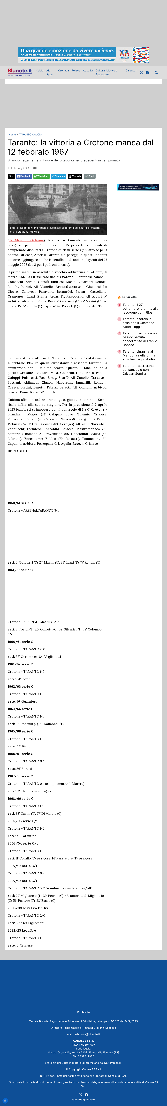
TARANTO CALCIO (30, 134)
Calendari (131, 70)
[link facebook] (147, 72)
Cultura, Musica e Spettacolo (106, 72)
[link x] (141, 72)
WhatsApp (42, 176)
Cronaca (63, 70)
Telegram (60, 176)
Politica (75, 70)
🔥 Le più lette (127, 297)
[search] (156, 72)
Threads (76, 176)
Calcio (40, 70)
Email (91, 176)
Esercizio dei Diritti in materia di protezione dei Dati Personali (83, 1062)
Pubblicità (83, 1012)
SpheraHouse (89, 1099)
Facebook (25, 176)
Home (12, 134)
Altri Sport (49, 72)
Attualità (88, 70)
